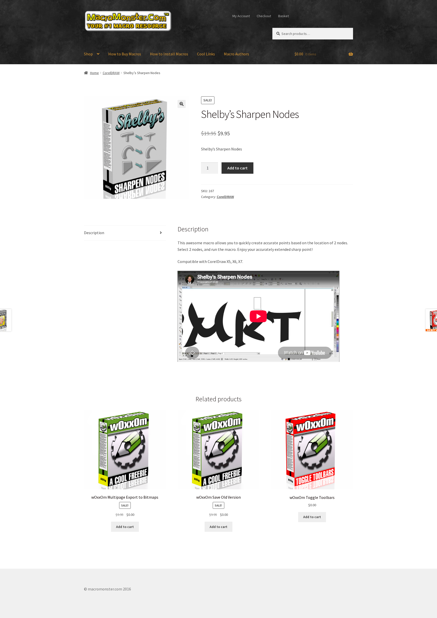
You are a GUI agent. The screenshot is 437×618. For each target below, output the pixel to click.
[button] (182, 104)
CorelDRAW (111, 73)
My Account (241, 16)
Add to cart (237, 167)
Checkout (264, 16)
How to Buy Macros (124, 53)
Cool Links (206, 53)
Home (94, 73)
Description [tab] (94, 232)
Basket (283, 16)
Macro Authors (236, 53)
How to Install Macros (169, 53)
